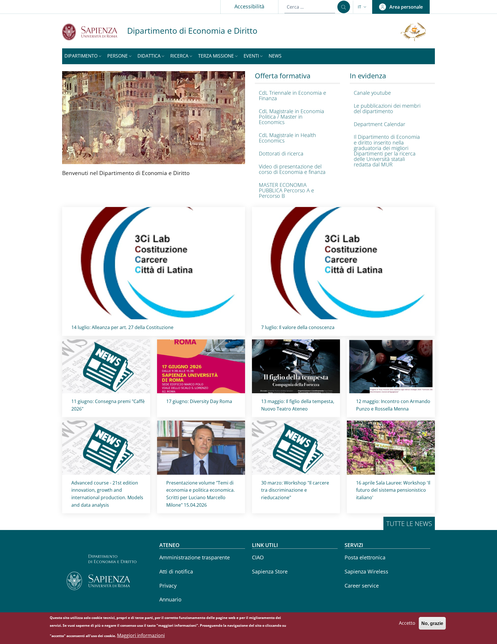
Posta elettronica (365, 557)
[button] (362, 7)
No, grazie (432, 623)
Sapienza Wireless (366, 571)
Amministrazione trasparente (194, 557)
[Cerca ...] (343, 7)
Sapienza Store (270, 571)
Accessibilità (249, 6)
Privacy (168, 585)
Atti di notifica (176, 571)
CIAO (258, 557)
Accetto (407, 623)
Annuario (170, 599)
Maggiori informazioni (141, 635)
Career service (362, 585)
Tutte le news (409, 523)
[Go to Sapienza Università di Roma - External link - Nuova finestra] (94, 32)
